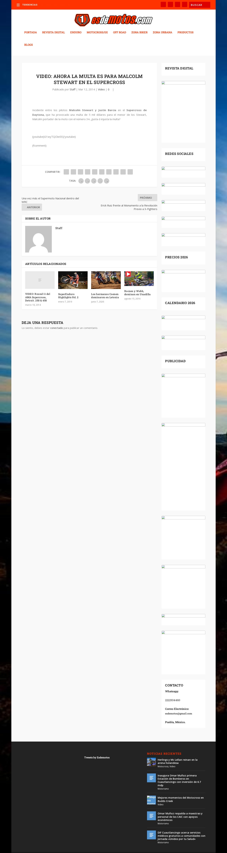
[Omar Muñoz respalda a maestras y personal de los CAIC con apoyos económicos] (151, 815)
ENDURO (75, 32)
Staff (72, 89)
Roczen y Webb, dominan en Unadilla (137, 292)
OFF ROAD (119, 32)
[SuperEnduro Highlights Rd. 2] (73, 280)
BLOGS (28, 44)
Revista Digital (53, 32)
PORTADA (30, 32)
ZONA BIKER (139, 32)
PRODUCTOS (185, 32)
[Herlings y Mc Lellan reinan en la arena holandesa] (151, 762)
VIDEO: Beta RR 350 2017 (51, 4)
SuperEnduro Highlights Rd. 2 (68, 295)
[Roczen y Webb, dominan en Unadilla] (139, 278)
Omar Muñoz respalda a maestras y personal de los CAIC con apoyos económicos (180, 816)
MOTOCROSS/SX (97, 32)
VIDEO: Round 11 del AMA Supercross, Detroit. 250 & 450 (37, 297)
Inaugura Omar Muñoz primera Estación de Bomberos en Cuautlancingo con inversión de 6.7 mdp (179, 780)
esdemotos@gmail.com (178, 713)
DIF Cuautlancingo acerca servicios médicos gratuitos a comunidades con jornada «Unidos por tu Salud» (181, 836)
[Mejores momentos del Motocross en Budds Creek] (151, 800)
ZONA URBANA (162, 32)
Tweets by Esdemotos (97, 757)
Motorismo (163, 788)
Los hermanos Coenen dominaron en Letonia (105, 295)
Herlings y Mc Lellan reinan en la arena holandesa (178, 761)
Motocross (163, 766)
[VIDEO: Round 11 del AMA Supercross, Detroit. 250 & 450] (40, 280)
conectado (56, 328)
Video (101, 89)
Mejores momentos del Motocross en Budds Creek (181, 799)
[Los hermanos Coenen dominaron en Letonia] (106, 280)
